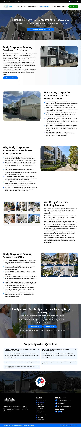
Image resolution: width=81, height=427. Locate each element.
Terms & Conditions (72, 425)
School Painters (41, 419)
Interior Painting (41, 410)
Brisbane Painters (41, 400)
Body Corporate (41, 402)
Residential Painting (42, 415)
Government (40, 408)
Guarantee (6, 1)
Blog (19, 1)
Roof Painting (40, 417)
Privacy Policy (63, 425)
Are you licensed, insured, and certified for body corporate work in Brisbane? (19, 367)
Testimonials (13, 1)
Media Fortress (31, 425)
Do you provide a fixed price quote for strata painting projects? (21, 362)
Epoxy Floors (40, 404)
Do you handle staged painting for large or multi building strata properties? (58, 362)
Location (39, 412)
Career (23, 1)
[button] (22, 350)
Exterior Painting (41, 406)
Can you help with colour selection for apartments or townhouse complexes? (55, 350)
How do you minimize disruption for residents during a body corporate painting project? (20, 350)
